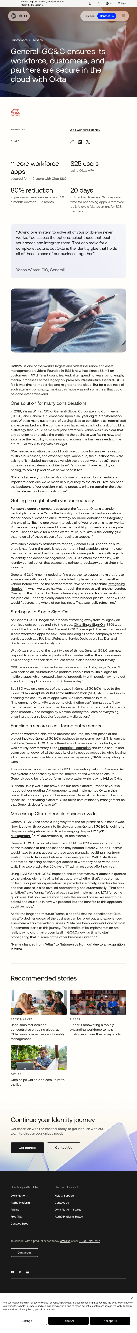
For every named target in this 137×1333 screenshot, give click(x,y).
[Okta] (19, 16)
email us (65, 1240)
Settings (27, 1320)
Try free (90, 15)
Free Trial (16, 1216)
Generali (17, 366)
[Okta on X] (20, 1272)
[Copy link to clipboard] (72, 142)
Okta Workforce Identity (85, 129)
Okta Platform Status (68, 1209)
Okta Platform (19, 1195)
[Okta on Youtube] (12, 1272)
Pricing (15, 1209)
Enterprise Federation (74, 748)
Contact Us (62, 1202)
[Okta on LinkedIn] (27, 1272)
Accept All (110, 1320)
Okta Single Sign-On (89, 624)
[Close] (131, 1298)
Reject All (68, 1320)
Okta (15, 477)
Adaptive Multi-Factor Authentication (59, 693)
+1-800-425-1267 (89, 1240)
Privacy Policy (37, 1309)
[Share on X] (88, 142)
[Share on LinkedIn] (80, 142)
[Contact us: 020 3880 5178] (90, 3)
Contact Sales (19, 1223)
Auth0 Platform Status (69, 1216)
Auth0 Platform (20, 1202)
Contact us (107, 15)
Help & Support (64, 1195)
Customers (19, 40)
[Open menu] (123, 16)
